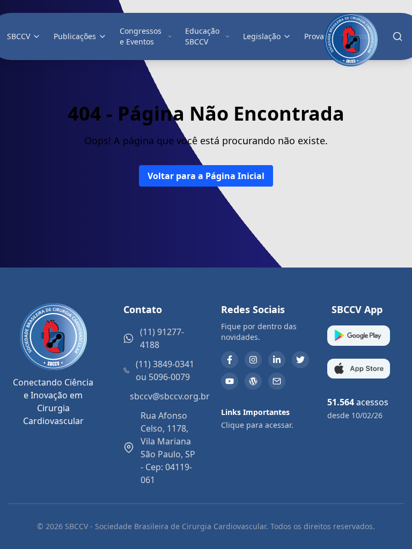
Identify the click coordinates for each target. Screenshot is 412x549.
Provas (316, 36)
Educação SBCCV (202, 36)
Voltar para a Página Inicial (206, 176)
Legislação (262, 36)
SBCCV (18, 36)
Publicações (75, 36)
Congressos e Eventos (140, 36)
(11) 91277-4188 (162, 338)
